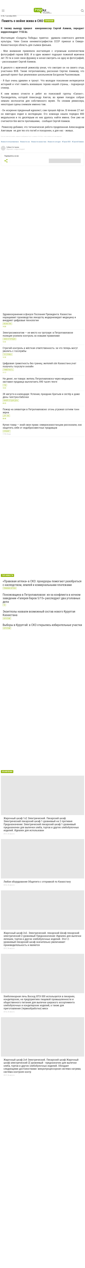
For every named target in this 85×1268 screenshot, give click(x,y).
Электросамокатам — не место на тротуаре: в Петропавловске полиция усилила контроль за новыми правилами (38, 334)
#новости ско (25, 142)
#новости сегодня (54, 142)
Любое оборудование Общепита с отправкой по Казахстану (37, 881)
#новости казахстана (38, 142)
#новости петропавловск (10, 142)
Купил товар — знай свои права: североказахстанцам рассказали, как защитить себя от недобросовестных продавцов (42, 426)
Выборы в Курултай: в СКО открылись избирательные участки (42, 625)
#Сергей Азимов (78, 142)
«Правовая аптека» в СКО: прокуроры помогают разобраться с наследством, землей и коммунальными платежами (42, 583)
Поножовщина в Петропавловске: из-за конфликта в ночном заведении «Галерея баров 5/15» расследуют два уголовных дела (41, 598)
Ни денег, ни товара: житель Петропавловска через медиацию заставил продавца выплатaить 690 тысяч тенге (38, 380)
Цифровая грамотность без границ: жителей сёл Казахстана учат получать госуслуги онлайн (39, 365)
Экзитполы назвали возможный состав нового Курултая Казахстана (39, 613)
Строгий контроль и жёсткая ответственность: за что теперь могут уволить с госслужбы (40, 349)
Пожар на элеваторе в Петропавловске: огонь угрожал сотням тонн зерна (41, 411)
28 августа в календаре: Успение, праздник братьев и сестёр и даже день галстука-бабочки (41, 396)
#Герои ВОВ (66, 142)
